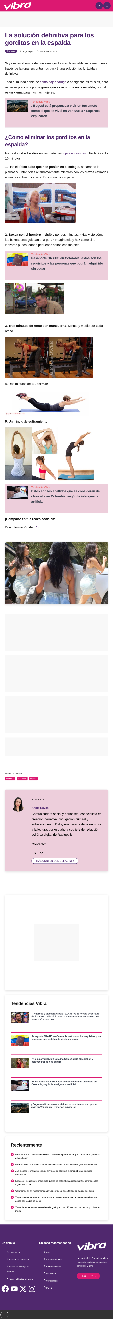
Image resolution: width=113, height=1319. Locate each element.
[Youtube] (14, 1289)
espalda (33, 778)
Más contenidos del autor (55, 861)
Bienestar (11, 51)
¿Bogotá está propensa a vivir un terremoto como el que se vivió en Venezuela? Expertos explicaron (65, 111)
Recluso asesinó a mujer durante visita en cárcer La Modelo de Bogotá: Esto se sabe (56, 1164)
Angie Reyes (28, 51)
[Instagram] (32, 1289)
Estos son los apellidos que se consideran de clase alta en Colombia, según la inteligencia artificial (65, 496)
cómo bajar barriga (53, 82)
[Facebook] (5, 1289)
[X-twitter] (23, 1289)
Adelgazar (10, 778)
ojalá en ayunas (74, 153)
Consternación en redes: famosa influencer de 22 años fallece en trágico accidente (54, 1191)
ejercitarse (22, 778)
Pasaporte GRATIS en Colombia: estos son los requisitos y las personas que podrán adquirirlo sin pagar (67, 263)
